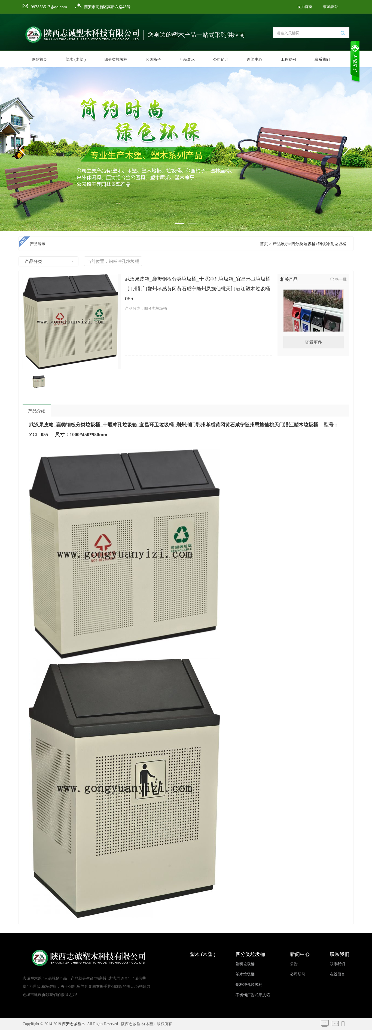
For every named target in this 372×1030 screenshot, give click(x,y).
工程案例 (288, 59)
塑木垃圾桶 (245, 974)
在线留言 (337, 974)
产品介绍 (36, 411)
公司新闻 (297, 974)
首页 (264, 244)
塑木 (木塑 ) (76, 59)
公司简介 (220, 59)
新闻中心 (254, 59)
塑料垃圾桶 (245, 964)
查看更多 (313, 342)
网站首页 (39, 59)
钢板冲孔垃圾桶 (332, 244)
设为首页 (304, 7)
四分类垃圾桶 (115, 59)
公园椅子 (153, 59)
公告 (294, 964)
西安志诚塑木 (73, 1024)
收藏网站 (331, 7)
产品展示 (187, 59)
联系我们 (322, 59)
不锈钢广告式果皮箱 (253, 995)
